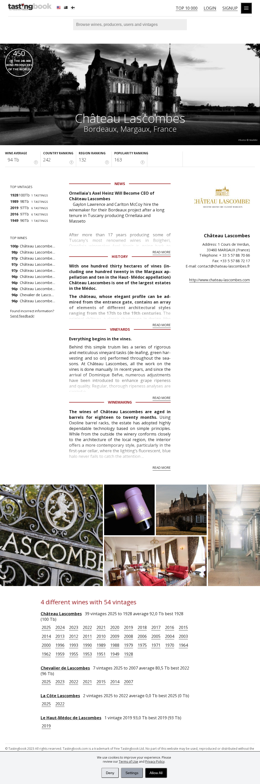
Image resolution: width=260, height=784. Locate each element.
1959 (59, 654)
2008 (128, 636)
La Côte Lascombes (60, 695)
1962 (46, 654)
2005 (155, 636)
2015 (183, 627)
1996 (59, 645)
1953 (87, 654)
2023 (73, 627)
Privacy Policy (155, 761)
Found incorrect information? (32, 313)
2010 (101, 636)
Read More (162, 252)
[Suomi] (73, 8)
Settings (131, 773)
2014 (46, 636)
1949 (114, 654)
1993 (73, 645)
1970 (169, 645)
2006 (142, 636)
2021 (101, 627)
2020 (114, 627)
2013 (59, 636)
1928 (128, 654)
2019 (128, 627)
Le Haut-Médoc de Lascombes (71, 718)
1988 (114, 645)
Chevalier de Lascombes (65, 668)
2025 (46, 627)
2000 (46, 645)
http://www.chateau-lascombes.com (219, 279)
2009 (114, 636)
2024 (59, 627)
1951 (101, 654)
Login (210, 8)
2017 (155, 627)
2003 (183, 636)
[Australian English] (66, 8)
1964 (183, 645)
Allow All (156, 773)
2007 (128, 682)
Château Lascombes (61, 613)
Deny (110, 773)
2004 (169, 636)
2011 (87, 636)
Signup (230, 8)
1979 (128, 645)
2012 (73, 636)
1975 (142, 645)
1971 (155, 645)
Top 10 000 (187, 8)
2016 (169, 627)
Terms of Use (128, 761)
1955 (73, 654)
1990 (87, 645)
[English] (59, 8)
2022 (87, 627)
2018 (142, 627)
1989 (101, 645)
